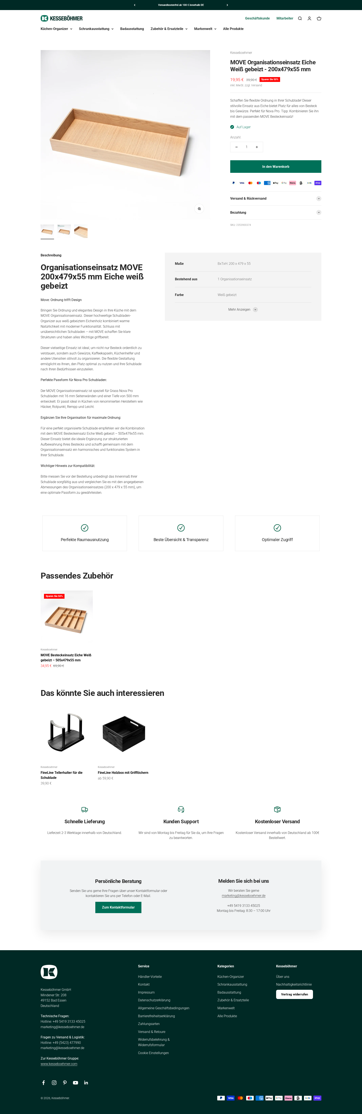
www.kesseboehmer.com (59, 1064)
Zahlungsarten (149, 1024)
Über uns (282, 977)
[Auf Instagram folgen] (54, 1083)
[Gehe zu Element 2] (64, 232)
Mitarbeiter (285, 18)
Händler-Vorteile (150, 977)
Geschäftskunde (257, 18)
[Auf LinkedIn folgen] (86, 1083)
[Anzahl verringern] (236, 147)
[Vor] (227, 5)
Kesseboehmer (241, 53)
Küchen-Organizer (54, 29)
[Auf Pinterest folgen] (65, 1083)
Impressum (146, 992)
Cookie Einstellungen (153, 1053)
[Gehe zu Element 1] (47, 232)
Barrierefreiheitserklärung (156, 1016)
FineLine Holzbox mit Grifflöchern (123, 773)
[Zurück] (134, 5)
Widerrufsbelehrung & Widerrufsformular (154, 1042)
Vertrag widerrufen (294, 994)
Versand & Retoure (151, 1032)
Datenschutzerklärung (154, 1000)
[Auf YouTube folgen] (75, 1083)
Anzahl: (235, 137)
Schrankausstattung (94, 29)
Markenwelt (203, 29)
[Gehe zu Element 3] (81, 232)
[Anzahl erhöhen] (257, 147)
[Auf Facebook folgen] (43, 1083)
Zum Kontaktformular (118, 907)
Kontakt (144, 984)
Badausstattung (132, 29)
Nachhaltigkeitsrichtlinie (294, 984)
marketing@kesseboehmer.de (243, 896)
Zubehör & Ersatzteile (167, 29)
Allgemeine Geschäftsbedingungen (163, 1008)
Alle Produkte (233, 29)
